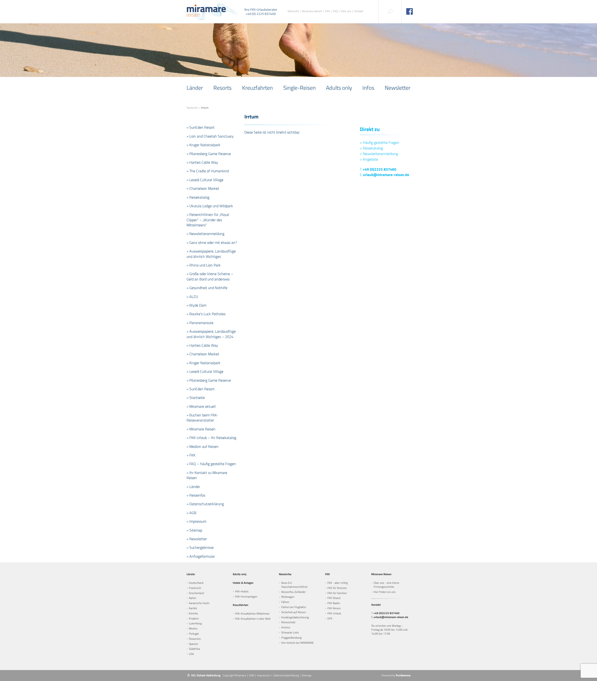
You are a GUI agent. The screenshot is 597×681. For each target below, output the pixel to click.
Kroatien (194, 618)
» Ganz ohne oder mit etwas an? (212, 242)
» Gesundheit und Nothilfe (207, 287)
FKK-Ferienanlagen (246, 596)
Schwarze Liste (290, 632)
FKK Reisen (334, 608)
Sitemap (306, 675)
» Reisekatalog (198, 197)
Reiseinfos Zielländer (293, 592)
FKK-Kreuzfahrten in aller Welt (253, 618)
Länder (195, 87)
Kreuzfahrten (257, 87)
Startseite (293, 11)
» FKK (191, 455)
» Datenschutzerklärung (205, 504)
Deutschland (196, 583)
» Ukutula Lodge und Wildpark (210, 206)
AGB (251, 675)
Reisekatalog (371, 148)
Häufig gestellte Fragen (379, 142)
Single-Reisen (299, 87)
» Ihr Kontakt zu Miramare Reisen (207, 475)
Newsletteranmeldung (379, 153)
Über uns (346, 11)
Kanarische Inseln (199, 603)
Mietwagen (287, 597)
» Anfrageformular (201, 556)
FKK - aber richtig (337, 583)
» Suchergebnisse (200, 547)
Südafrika (194, 648)
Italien (192, 598)
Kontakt (358, 11)
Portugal (194, 633)
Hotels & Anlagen (243, 583)
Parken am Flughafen (293, 607)
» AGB (191, 512)
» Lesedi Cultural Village (205, 180)
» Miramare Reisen (201, 429)
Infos (368, 87)
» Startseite (196, 397)
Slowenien (195, 638)
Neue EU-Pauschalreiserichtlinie (294, 585)
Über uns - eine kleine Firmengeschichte (386, 585)
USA (191, 654)
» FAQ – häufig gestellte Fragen (211, 464)
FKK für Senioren (337, 588)
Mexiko (193, 628)
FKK (327, 11)
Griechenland (196, 593)
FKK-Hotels (242, 591)
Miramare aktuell (312, 11)
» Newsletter (197, 539)
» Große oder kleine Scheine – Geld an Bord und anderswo (210, 276)
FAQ (335, 11)
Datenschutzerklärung (286, 675)
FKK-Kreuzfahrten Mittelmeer (252, 613)
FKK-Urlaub (334, 613)
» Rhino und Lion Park (204, 265)
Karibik (193, 608)
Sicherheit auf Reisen (293, 612)
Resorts (222, 87)
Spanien (193, 644)
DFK (329, 618)
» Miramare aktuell (201, 406)
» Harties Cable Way (202, 162)
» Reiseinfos (196, 495)
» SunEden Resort (201, 127)
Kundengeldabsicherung (295, 617)
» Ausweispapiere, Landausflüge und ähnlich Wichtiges (211, 253)
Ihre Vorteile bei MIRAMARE (297, 642)
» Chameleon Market (203, 188)
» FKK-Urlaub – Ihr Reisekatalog (211, 437)
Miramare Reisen (381, 574)
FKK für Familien (337, 593)
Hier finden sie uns (385, 592)
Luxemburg (195, 623)
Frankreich (195, 588)
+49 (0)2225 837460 (379, 169)
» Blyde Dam (196, 305)
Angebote (369, 159)
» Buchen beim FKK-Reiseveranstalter (202, 417)
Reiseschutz (288, 622)
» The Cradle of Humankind (208, 171)
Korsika (193, 613)
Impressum (263, 675)
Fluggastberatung (291, 637)
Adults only (339, 87)
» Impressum (196, 521)
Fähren (285, 602)
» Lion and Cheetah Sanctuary (210, 136)
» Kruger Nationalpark (203, 145)
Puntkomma (403, 675)
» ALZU (192, 296)
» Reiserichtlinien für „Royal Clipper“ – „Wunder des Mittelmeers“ (208, 220)
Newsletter (397, 87)
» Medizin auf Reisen (203, 446)
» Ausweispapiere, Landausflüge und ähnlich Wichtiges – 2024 (211, 333)
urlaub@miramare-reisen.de (386, 174)
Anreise (285, 627)
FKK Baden (333, 603)
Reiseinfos (285, 574)
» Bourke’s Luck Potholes (206, 314)
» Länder (193, 486)
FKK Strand (333, 598)
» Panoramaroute (200, 322)
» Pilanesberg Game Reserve (209, 153)
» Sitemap (194, 530)
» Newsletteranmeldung (205, 233)
